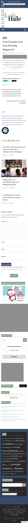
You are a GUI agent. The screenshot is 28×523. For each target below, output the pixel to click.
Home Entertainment (6, 456)
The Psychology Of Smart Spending (10, 417)
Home (25, 453)
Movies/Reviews (7, 461)
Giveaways (21, 451)
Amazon (4, 438)
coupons (8, 443)
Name (3, 242)
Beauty (12, 438)
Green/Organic (15, 509)
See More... (23, 385)
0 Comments (21, 53)
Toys (22, 471)
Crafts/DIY (18, 511)
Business (3, 440)
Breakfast (22, 438)
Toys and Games (5, 473)
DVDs (11, 447)
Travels (11, 473)
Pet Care (7, 465)
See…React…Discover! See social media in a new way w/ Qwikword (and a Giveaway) (14, 149)
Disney (7, 447)
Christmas (8, 441)
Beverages (17, 438)
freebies (5, 451)
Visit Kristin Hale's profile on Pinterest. (14, 396)
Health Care (9, 454)
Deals (3, 447)
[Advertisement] (15, 57)
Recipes (12, 468)
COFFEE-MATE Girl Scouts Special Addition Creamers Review (12, 197)
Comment (4, 221)
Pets (10, 465)
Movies (15, 458)
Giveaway (13, 450)
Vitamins (15, 473)
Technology (18, 471)
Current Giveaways (18, 444)
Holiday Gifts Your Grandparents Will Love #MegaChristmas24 (11, 182)
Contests (13, 440)
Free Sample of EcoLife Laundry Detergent (16, 102)
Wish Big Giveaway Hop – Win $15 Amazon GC (12, 414)
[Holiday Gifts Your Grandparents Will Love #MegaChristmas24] (14, 160)
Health (3, 453)
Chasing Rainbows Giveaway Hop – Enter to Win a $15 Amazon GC (15, 4)
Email (3, 249)
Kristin (15, 53)
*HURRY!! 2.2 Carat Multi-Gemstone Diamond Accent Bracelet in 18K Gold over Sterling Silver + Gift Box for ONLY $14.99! (11, 93)
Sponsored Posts (11, 471)
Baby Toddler (8, 438)
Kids (12, 458)
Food (13, 447)
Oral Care (17, 461)
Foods (18, 447)
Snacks (5, 471)
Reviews (4, 37)
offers (13, 461)
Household (14, 456)
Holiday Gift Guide (18, 454)
